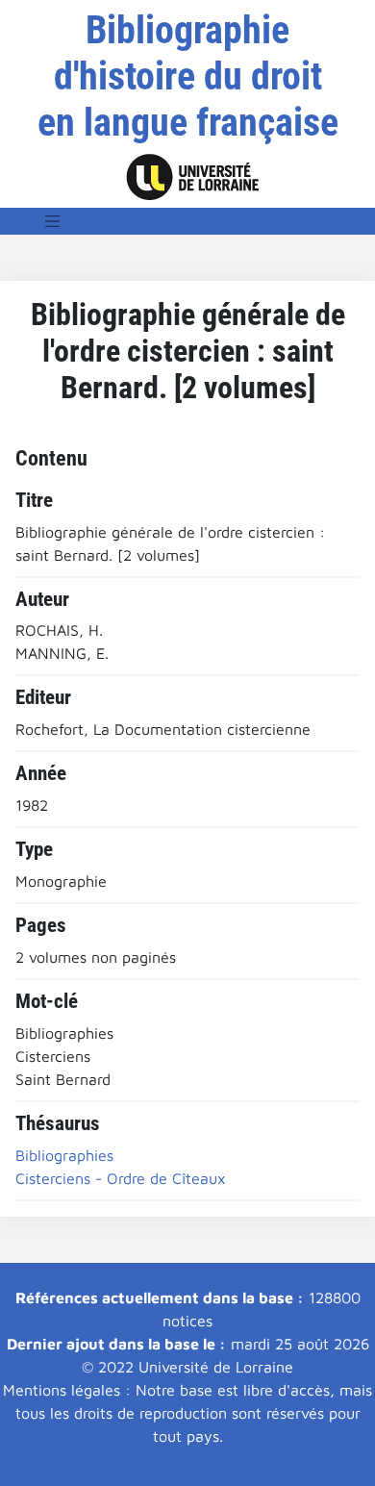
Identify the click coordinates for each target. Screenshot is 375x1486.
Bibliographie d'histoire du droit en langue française (188, 76)
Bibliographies (64, 1155)
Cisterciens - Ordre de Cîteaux (120, 1178)
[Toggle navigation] (53, 221)
